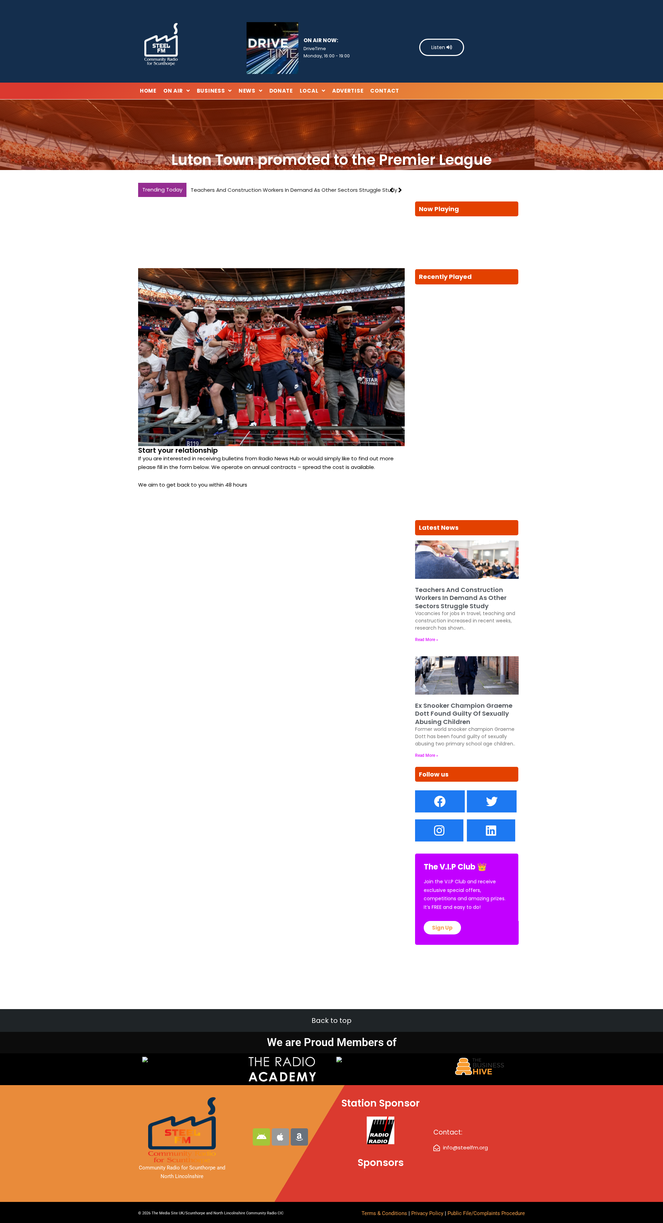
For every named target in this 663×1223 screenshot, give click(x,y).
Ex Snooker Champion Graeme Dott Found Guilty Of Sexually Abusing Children (463, 713)
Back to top (331, 1020)
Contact (384, 90)
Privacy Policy (428, 1213)
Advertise (347, 90)
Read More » (426, 639)
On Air (173, 90)
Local (309, 90)
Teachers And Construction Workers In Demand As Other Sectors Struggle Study (294, 190)
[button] (400, 190)
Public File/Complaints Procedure (486, 1213)
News (247, 90)
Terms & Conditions (384, 1213)
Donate (281, 90)
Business (211, 90)
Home (148, 90)
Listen (438, 47)
